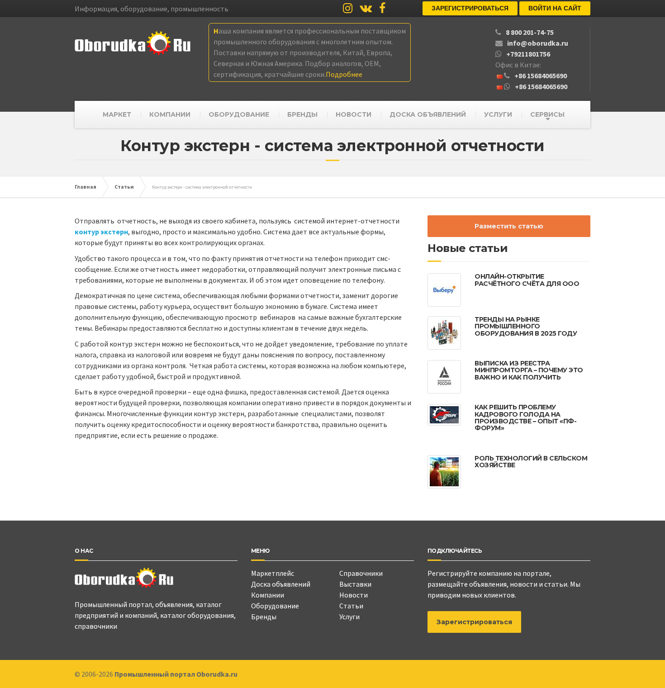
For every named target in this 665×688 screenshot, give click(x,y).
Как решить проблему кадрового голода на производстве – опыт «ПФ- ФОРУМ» (525, 417)
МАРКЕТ (117, 114)
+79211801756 (528, 53)
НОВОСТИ (353, 114)
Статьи (351, 605)
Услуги (349, 616)
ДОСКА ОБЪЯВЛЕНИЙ (428, 114)
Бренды (263, 616)
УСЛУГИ (498, 114)
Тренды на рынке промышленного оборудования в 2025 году (526, 326)
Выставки (355, 583)
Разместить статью (509, 226)
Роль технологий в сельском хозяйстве (531, 461)
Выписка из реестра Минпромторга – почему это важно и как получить (529, 370)
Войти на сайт (554, 8)
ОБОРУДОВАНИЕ (239, 114)
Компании (267, 594)
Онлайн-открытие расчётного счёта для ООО (527, 279)
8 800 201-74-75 (530, 32)
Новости (353, 594)
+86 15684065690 (540, 75)
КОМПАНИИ (169, 114)
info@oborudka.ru (537, 42)
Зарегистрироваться (470, 8)
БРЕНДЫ (302, 114)
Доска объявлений (280, 583)
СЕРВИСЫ (547, 114)
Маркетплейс (272, 573)
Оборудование (275, 605)
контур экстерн (101, 231)
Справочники (361, 573)
